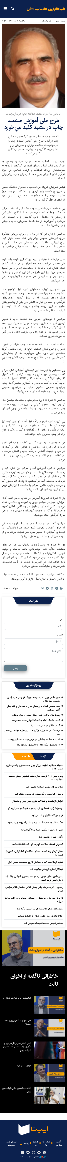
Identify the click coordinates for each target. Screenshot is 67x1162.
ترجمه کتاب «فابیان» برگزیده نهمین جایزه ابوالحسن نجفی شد (32, 732)
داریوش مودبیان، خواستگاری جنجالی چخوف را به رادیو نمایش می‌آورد (33, 899)
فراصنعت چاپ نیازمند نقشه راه (17, 998)
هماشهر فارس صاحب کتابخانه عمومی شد (43, 923)
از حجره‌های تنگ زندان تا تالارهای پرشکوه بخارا (38, 745)
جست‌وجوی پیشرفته (11, 1143)
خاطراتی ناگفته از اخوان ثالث (34, 980)
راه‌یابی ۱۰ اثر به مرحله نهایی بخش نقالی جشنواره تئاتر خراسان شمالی (34, 889)
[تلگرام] (39, 1152)
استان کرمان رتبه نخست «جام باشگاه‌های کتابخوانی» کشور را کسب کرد (34, 853)
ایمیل (60, 635)
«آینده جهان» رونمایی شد (51, 837)
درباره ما (35, 1143)
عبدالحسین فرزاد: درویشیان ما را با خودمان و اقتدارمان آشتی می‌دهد (33, 708)
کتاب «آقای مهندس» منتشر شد (44, 725)
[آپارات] (44, 1152)
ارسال (15, 668)
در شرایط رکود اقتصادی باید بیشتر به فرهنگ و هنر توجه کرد (35, 808)
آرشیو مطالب (59, 1143)
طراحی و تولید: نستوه (29, 1156)
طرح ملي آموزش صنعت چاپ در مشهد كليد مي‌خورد (33, 124)
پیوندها (26, 1143)
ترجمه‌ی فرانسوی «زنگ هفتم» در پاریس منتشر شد (39, 794)
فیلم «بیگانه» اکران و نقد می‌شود (47, 815)
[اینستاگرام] (33, 1152)
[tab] (43, 756)
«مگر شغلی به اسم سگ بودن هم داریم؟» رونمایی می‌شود (35, 822)
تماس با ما (46, 1143)
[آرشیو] (23, 1152)
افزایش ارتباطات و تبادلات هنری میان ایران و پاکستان (37, 801)
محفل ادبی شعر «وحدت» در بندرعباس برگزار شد (40, 909)
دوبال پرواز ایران (23, 1066)
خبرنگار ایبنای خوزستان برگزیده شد (46, 869)
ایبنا (46, 11)
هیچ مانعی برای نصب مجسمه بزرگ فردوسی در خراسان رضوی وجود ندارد (33, 699)
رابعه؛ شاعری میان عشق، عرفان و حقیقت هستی (40, 916)
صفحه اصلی (60, 21)
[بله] (28, 1152)
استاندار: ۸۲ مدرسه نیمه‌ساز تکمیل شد (44, 787)
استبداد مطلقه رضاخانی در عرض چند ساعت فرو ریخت (34, 739)
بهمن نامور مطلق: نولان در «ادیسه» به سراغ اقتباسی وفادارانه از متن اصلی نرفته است (34, 878)
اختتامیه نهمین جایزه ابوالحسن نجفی (16, 1090)
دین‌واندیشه (46, 21)
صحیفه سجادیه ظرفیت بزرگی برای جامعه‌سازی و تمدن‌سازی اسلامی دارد (34, 767)
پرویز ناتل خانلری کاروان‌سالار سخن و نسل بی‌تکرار (36, 715)
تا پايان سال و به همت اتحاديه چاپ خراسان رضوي (33, 113)
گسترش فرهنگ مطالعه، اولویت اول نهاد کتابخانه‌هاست (37, 844)
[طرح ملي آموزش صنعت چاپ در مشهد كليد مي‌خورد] (33, 66)
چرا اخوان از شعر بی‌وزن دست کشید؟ (17, 1022)
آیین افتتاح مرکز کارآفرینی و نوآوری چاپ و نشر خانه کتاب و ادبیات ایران (17, 1046)
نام (61, 619)
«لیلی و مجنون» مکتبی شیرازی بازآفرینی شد (42, 830)
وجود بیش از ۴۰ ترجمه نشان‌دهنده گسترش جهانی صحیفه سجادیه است (35, 778)
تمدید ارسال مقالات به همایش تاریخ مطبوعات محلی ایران (35, 862)
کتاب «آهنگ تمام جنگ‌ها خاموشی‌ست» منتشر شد (36, 720)
